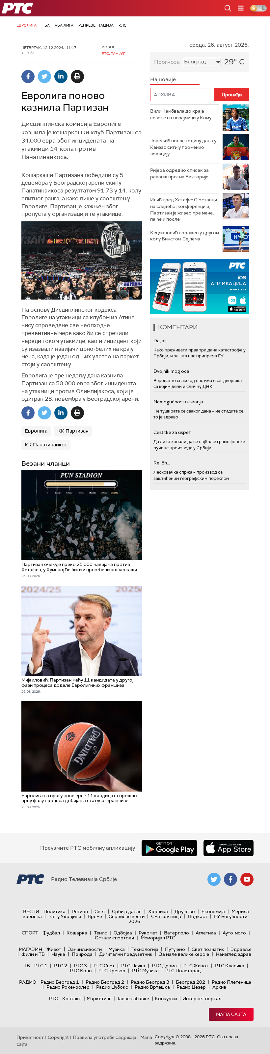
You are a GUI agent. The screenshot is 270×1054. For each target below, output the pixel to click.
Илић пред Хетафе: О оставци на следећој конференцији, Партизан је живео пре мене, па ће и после (183, 209)
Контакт (71, 998)
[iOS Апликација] (199, 286)
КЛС (122, 25)
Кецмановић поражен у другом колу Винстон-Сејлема (184, 236)
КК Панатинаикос (46, 444)
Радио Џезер (191, 987)
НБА (45, 25)
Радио (27, 982)
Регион (80, 911)
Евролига (26, 25)
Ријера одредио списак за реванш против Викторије (179, 173)
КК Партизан (73, 431)
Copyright (58, 1037)
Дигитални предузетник (125, 954)
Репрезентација (96, 25)
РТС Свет (104, 966)
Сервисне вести (127, 916)
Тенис (100, 933)
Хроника (158, 911)
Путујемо (175, 949)
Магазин (30, 949)
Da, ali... (161, 341)
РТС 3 (80, 966)
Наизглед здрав (233, 954)
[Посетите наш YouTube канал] (247, 879)
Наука (58, 954)
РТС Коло (81, 971)
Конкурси (166, 998)
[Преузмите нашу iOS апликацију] (228, 848)
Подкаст (197, 916)
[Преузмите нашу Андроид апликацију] (169, 848)
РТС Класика (229, 966)
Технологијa (144, 949)
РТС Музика (145, 971)
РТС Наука (133, 966)
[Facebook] (28, 76)
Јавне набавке (133, 998)
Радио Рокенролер (68, 987)
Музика (116, 949)
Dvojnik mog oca (171, 371)
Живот (53, 949)
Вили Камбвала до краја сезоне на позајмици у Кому (180, 114)
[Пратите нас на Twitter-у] (214, 879)
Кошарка (77, 933)
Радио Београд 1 (59, 982)
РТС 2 (60, 966)
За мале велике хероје (184, 954)
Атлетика (206, 933)
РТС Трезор (111, 971)
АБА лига (64, 25)
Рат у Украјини (64, 916)
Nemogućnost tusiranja (178, 402)
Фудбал (51, 933)
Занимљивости (85, 949)
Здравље (241, 949)
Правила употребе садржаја (104, 1037)
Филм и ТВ (33, 954)
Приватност (30, 1037)
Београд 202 (190, 982)
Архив (219, 987)
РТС (53, 998)
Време (95, 916)
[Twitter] (44, 76)
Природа (82, 954)
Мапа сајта (231, 1014)
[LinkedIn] (61, 76)
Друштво (185, 911)
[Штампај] (77, 76)
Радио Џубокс (112, 987)
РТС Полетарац (183, 971)
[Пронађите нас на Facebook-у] (230, 879)
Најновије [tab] (163, 79)
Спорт (30, 933)
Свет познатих (208, 949)
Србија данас (127, 911)
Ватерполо (176, 933)
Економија (213, 911)
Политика (54, 911)
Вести (31, 911)
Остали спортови (114, 938)
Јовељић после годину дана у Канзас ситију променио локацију (183, 147)
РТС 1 (40, 966)
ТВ (27, 966)
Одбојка (123, 933)
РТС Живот (195, 966)
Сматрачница (166, 916)
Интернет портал (201, 998)
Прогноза (167, 61)
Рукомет (148, 933)
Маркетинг (99, 998)
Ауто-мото (234, 933)
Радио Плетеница (231, 982)
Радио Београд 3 (150, 982)
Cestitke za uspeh (172, 432)
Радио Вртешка (152, 987)
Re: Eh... (161, 463)
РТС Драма (164, 966)
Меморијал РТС (158, 938)
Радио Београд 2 (105, 982)
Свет (99, 911)
